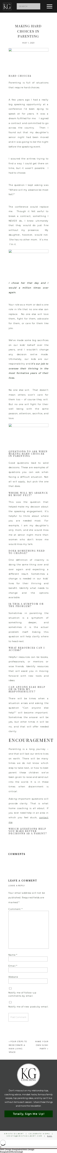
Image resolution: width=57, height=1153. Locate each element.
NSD (49, 1136)
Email (12, 965)
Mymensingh (17, 1152)
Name (12, 954)
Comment (15, 909)
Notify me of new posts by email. (28, 1006)
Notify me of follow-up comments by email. (22, 994)
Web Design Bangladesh (11, 1149)
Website (13, 976)
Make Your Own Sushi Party (41, 1045)
